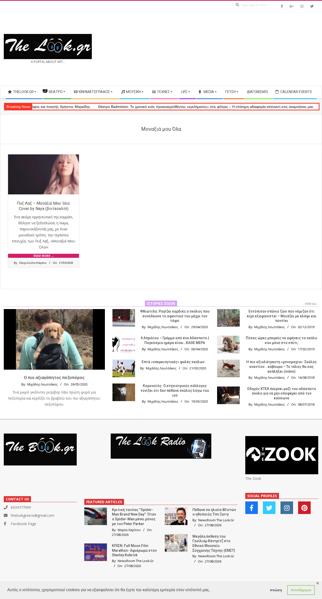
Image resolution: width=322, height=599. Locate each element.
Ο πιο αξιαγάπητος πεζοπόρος (54, 377)
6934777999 (21, 507)
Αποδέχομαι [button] (301, 590)
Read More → (43, 256)
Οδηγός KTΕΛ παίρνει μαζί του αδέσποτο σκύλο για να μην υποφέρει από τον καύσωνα (281, 393)
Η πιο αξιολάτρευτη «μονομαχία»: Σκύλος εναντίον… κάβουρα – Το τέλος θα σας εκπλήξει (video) (281, 366)
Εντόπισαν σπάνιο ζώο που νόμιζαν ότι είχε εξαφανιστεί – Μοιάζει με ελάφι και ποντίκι (281, 316)
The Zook (253, 478)
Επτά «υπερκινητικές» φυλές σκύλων (173, 362)
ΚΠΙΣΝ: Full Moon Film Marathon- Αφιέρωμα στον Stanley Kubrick (134, 550)
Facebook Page (23, 523)
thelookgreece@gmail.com (32, 515)
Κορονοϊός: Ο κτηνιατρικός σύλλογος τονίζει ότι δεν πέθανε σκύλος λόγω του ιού (174, 390)
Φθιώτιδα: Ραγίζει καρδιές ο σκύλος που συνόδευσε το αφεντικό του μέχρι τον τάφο (175, 316)
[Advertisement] (239, 48)
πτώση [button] (276, 590)
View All (311, 304)
